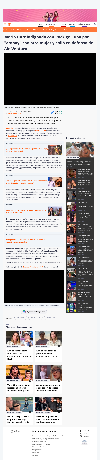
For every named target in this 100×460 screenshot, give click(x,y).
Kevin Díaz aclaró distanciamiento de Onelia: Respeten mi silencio (85, 285)
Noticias (63, 24)
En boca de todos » (15, 112)
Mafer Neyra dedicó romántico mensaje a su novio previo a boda (84, 296)
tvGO (40, 24)
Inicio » (8, 112)
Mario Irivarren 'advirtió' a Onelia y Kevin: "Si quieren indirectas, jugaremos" (85, 228)
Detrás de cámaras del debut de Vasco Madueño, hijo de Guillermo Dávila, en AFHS (85, 273)
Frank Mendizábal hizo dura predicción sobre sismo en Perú (85, 206)
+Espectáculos (43, 30)
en (33, 267)
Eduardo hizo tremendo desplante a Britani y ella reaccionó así (84, 195)
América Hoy (26, 30)
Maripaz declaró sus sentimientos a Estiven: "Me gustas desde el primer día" (85, 173)
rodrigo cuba (35, 317)
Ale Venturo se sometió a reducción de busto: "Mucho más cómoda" (48, 388)
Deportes (72, 24)
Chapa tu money (56, 30)
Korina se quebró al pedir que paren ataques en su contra (47, 353)
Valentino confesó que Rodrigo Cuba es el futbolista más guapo (18, 388)
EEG (18, 30)
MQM (34, 30)
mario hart (20, 317)
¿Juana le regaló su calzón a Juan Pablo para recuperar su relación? (85, 250)
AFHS (12, 30)
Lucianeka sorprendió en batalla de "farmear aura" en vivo (85, 217)
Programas (83, 30)
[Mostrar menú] (5, 24)
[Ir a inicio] (9, 24)
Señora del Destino (70, 30)
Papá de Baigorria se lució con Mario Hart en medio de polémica (48, 419)
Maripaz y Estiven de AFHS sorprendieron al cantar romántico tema (85, 184)
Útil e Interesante (84, 24)
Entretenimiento (51, 24)
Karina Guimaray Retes (14, 113)
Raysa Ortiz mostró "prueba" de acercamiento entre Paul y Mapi (85, 307)
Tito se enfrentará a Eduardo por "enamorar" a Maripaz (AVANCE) (85, 239)
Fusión (5, 30)
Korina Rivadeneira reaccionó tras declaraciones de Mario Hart (19, 354)
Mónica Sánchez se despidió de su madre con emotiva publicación (85, 261)
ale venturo (50, 317)
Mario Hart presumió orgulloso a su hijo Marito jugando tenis (18, 419)
